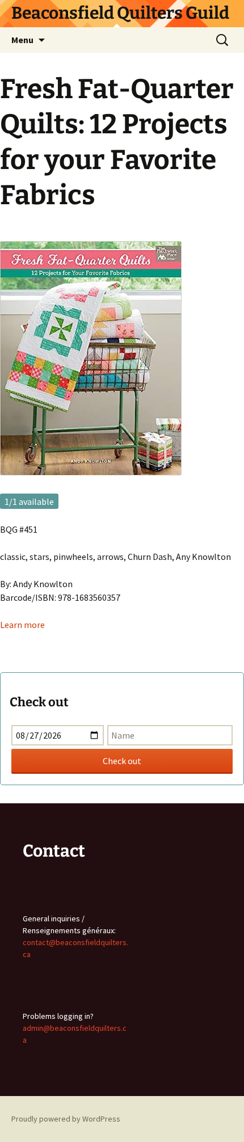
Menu (22, 39)
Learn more (22, 624)
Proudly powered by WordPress (65, 1119)
